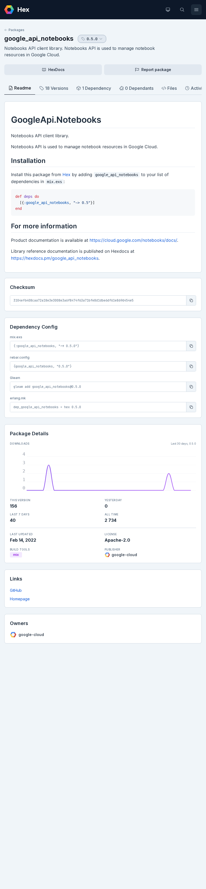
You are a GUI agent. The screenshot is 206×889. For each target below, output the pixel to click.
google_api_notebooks (38, 38)
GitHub (16, 590)
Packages (16, 30)
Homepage (20, 599)
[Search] (182, 9)
